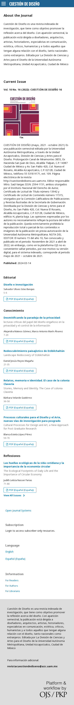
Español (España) (15, 558)
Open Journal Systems (18, 510)
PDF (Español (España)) (21, 299)
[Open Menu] (3, 3)
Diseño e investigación (18, 284)
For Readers (11, 580)
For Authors (11, 585)
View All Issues (12, 495)
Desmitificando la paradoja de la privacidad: (34, 321)
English (9, 551)
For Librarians (12, 591)
